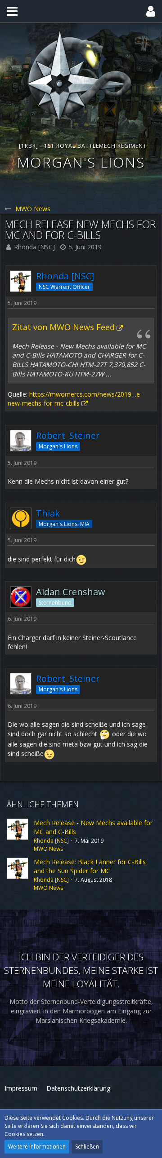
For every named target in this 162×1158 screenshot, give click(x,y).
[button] (12, 11)
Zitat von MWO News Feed (63, 327)
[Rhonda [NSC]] (17, 835)
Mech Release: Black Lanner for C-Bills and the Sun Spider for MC (90, 866)
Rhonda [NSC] (34, 247)
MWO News (48, 849)
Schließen (87, 1146)
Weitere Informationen (37, 1146)
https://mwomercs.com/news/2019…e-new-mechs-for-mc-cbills (75, 399)
